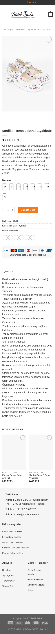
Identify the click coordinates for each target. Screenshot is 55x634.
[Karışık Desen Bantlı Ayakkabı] (14, 452)
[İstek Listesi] (44, 14)
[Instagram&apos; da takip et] (23, 2)
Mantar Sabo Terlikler (12, 553)
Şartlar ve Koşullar (36, 585)
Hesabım (6, 570)
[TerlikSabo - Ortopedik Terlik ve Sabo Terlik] (22, 14)
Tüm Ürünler (20, 30)
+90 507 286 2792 (26, 509)
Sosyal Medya (30, 629)
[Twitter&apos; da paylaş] (16, 237)
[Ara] (40, 14)
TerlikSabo (13, 231)
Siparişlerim (8, 575)
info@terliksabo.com (28, 514)
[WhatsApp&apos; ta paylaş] (5, 237)
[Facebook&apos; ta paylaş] (10, 237)
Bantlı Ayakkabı (44, 30)
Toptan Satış (8, 586)
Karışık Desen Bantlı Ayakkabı (12, 476)
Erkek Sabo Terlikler (12, 537)
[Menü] (4, 14)
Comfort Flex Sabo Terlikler (15, 547)
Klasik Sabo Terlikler (12, 531)
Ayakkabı (32, 30)
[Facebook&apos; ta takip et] (20, 2)
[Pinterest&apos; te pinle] (27, 237)
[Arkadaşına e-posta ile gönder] (21, 237)
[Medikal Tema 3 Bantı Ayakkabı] (41, 452)
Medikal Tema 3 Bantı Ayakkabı (39, 476)
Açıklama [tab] (7, 272)
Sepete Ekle (28, 210)
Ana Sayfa (8, 30)
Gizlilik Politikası (35, 579)
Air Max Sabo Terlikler (12, 542)
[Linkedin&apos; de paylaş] (32, 237)
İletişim (31, 590)
